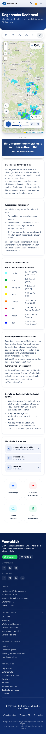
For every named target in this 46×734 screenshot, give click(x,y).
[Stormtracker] (13, 35)
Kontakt (27, 557)
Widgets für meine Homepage (15, 598)
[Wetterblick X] (16, 568)
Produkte (7, 587)
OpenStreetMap (37, 132)
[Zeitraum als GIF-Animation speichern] (6, 105)
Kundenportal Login (10, 657)
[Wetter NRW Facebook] (4, 578)
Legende (37, 117)
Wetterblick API (8, 605)
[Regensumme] (26, 35)
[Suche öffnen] (31, 3)
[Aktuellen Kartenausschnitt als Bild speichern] (6, 111)
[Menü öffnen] (41, 4)
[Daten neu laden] (32, 124)
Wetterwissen (8, 602)
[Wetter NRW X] (10, 578)
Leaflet (28, 132)
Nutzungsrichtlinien (10, 675)
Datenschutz (7, 672)
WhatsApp (11, 557)
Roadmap (6, 620)
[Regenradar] (6, 35)
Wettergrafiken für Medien (13, 653)
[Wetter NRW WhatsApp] (22, 578)
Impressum (7, 668)
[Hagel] (19, 35)
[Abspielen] (8, 124)
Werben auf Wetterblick (12, 631)
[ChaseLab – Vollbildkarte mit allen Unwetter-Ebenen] (40, 35)
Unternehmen (9, 612)
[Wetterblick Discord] (10, 568)
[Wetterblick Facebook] (4, 568)
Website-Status (9, 715)
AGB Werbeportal (9, 686)
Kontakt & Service (11, 642)
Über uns (6, 617)
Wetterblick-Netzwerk (11, 624)
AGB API (5, 682)
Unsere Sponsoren (10, 627)
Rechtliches (8, 664)
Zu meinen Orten (9, 594)
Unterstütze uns (9, 635)
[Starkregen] (33, 35)
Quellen (5, 693)
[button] (6, 44)
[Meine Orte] (36, 3)
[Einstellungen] (38, 124)
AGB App (6, 679)
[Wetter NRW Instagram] (16, 578)
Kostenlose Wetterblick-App (14, 591)
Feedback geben (9, 649)
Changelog (38, 715)
